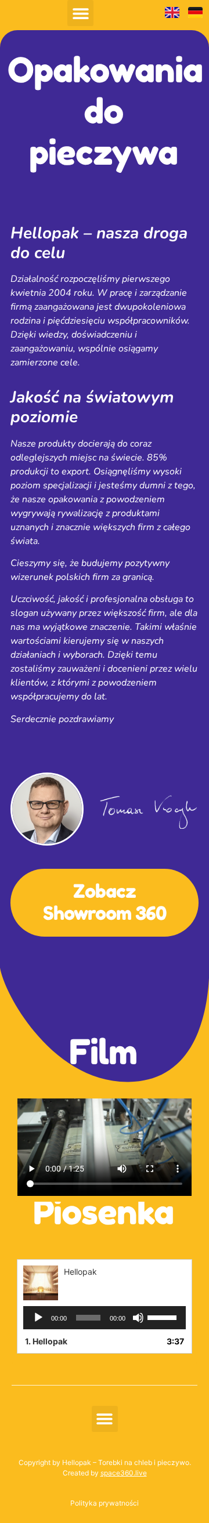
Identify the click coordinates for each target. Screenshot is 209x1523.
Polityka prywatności (104, 1503)
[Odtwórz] (38, 1317)
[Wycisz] (138, 1317)
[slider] (163, 1316)
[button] (80, 13)
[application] (104, 1317)
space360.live (123, 1472)
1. (46, 1341)
